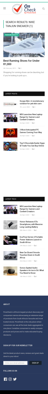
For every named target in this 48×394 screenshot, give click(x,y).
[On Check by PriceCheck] (24, 8)
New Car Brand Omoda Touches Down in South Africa (30, 255)
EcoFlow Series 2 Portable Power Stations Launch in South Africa (31, 239)
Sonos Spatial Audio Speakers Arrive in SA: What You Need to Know (32, 270)
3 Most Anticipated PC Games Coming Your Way (31, 131)
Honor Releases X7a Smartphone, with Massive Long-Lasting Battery (31, 224)
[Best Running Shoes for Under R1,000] (24, 45)
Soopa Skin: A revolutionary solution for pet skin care (32, 102)
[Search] (43, 8)
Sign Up (35, 363)
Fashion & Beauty (11, 35)
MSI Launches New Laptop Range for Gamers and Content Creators (31, 117)
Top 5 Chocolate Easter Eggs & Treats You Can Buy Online (32, 144)
